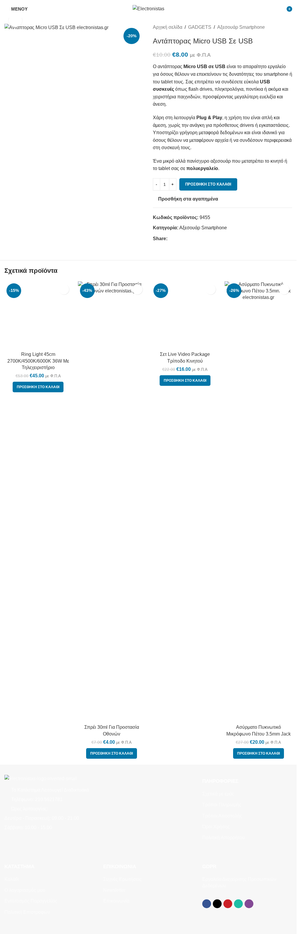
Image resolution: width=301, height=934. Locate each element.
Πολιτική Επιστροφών (27, 912)
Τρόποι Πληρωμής (221, 804)
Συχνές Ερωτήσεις (122, 879)
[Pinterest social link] (185, 239)
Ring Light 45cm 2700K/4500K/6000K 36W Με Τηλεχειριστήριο (38, 361)
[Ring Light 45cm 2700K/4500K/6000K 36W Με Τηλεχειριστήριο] (38, 315)
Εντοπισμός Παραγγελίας (30, 900)
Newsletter (114, 890)
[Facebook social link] (171, 239)
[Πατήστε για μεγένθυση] (15, 20)
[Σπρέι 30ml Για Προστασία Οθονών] (112, 501)
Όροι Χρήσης (216, 826)
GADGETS (199, 27)
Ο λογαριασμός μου (24, 890)
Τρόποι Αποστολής (222, 815)
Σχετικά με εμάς (218, 793)
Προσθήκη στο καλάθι (208, 184)
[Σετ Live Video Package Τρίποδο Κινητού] (185, 501)
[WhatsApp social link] (192, 239)
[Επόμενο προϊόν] (288, 27)
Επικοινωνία (116, 900)
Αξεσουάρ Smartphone (241, 27)
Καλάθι (11, 879)
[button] (38, 387)
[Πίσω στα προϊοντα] (281, 27)
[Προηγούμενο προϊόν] (274, 27)
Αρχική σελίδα (167, 27)
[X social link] (178, 239)
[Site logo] (148, 8)
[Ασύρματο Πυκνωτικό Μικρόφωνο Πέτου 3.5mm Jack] (258, 501)
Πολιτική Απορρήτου (223, 837)
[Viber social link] (199, 239)
